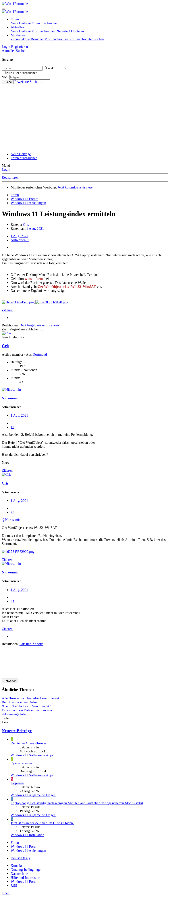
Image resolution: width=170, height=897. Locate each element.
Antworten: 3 (20, 240)
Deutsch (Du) (20, 858)
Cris (26, 224)
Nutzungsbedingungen (26, 869)
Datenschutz (19, 873)
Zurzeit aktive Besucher (27, 39)
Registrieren (10, 177)
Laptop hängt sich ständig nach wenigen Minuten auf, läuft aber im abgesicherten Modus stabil (77, 803)
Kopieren (17, 783)
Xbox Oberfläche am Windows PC (26, 706)
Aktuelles (17, 27)
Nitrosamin (10, 398)
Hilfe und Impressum (25, 877)
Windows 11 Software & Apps (32, 755)
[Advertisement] (85, 117)
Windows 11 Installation (27, 835)
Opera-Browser (21, 763)
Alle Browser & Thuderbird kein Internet (30, 698)
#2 (12, 427)
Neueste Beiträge (17, 730)
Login (6, 169)
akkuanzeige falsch (15, 714)
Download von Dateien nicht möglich (28, 710)
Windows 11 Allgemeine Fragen (33, 795)
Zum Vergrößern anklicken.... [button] (22, 329)
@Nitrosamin (11, 520)
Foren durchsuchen (45, 23)
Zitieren (7, 310)
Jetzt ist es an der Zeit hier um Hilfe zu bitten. (42, 823)
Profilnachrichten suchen (87, 39)
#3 (12, 512)
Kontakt (16, 866)
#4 (12, 601)
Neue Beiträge (21, 23)
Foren (15, 19)
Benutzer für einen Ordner (20, 702)
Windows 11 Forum (24, 881)
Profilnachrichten (44, 31)
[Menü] (3, 9)
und (31, 644)
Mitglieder (18, 35)
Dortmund (40, 354)
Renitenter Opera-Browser (29, 743)
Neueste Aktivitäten (70, 31)
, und (39, 325)
